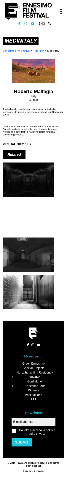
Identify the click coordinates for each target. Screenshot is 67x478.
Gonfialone (34, 381)
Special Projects (33, 368)
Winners (33, 390)
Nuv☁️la (34, 377)
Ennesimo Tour (35, 386)
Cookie (39, 471)
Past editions (33, 394)
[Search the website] (49, 23)
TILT (33, 399)
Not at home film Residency (35, 372)
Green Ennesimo (33, 363)
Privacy (28, 471)
